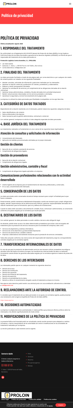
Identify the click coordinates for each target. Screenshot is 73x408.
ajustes (51, 406)
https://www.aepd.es (7, 300)
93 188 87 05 (7, 365)
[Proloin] (9, 4)
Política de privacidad (19, 399)
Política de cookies (50, 399)
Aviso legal (5, 399)
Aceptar (60, 405)
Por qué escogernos (34, 363)
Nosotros (30, 360)
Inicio (29, 353)
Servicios (30, 356)
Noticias (30, 366)
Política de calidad (35, 399)
